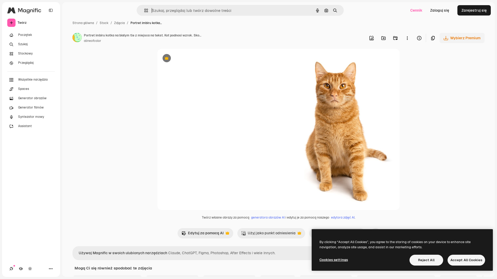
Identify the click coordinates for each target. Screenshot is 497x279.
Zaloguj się (439, 10)
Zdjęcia (119, 23)
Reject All (426, 260)
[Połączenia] (11, 269)
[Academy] (21, 269)
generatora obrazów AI (268, 217)
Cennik (416, 10)
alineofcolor (92, 41)
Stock (104, 23)
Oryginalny (193, 58)
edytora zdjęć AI (343, 217)
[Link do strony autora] (77, 38)
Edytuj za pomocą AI (202, 234)
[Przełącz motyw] (30, 269)
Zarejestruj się (474, 10)
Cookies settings (333, 260)
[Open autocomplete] (144, 10)
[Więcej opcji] (407, 38)
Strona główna (83, 23)
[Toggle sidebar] (51, 10)
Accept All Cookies (466, 260)
